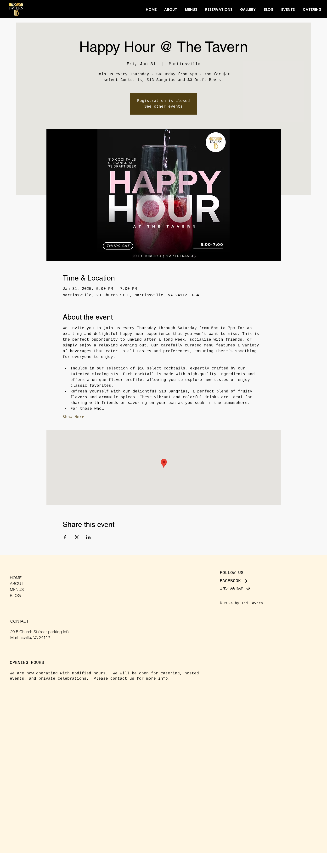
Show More (73, 417)
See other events (163, 107)
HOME (16, 577)
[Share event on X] (76, 537)
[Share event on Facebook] (65, 537)
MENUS (17, 589)
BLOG (15, 595)
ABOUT (16, 583)
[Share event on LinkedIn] (88, 537)
